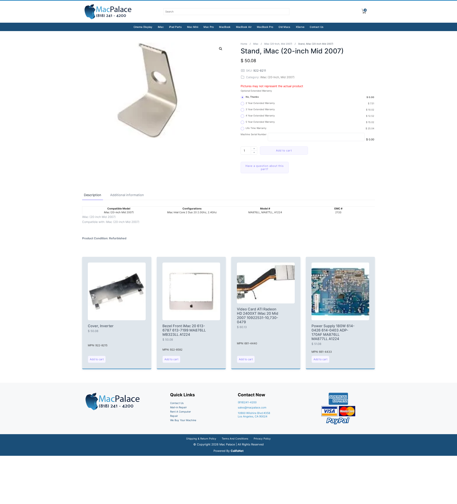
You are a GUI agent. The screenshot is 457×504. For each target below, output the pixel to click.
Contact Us (316, 26)
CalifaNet (237, 451)
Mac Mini (192, 26)
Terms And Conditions (235, 438)
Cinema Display (143, 26)
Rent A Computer (180, 411)
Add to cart (284, 150)
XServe (300, 26)
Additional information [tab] (127, 195)
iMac (161, 26)
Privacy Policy (262, 438)
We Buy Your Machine (183, 420)
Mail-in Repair (178, 407)
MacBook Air (244, 26)
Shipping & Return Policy (201, 438)
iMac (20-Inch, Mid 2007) (278, 43)
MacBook (224, 26)
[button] (220, 49)
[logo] (108, 11)
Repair (174, 415)
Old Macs (284, 26)
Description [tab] (92, 195)
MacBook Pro (265, 26)
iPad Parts (175, 26)
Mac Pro (209, 26)
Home (244, 43)
